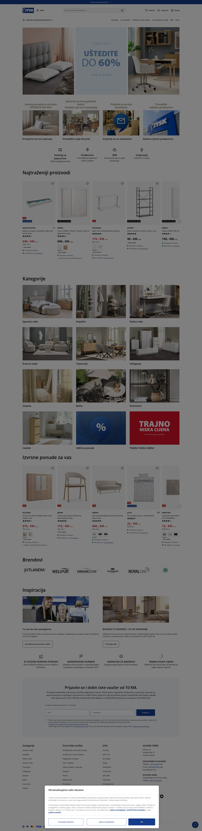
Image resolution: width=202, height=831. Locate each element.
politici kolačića (55, 812)
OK (142, 822)
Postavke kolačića (66, 822)
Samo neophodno (106, 822)
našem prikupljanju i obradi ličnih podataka (127, 810)
